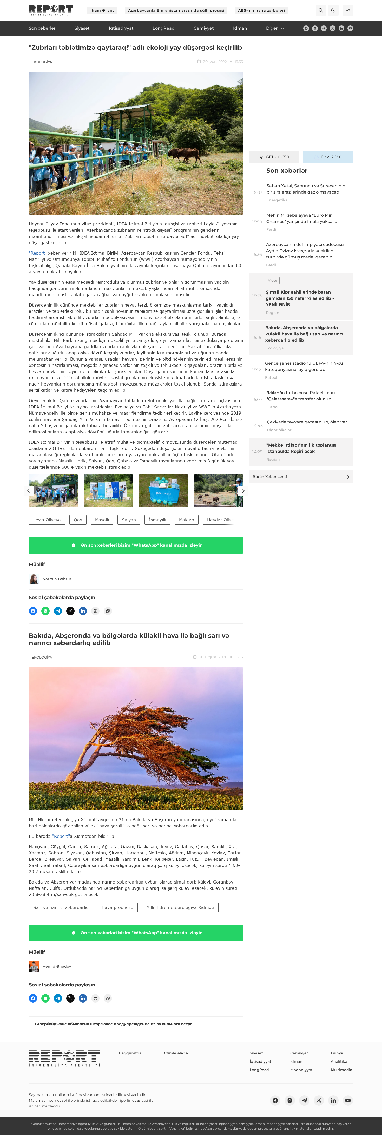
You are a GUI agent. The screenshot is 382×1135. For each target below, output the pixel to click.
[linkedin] (341, 28)
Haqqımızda (130, 1053)
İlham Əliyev (102, 10)
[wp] (45, 611)
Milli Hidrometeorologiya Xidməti (180, 907)
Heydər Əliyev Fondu (229, 519)
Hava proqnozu (117, 907)
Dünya (337, 1053)
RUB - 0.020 (277, 157)
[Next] (243, 491)
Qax (78, 519)
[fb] (306, 28)
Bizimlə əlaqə (175, 1053)
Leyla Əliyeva (47, 519)
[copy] (108, 611)
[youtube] (350, 28)
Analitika (339, 1061)
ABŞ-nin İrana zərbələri (261, 10)
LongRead (259, 1069)
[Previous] (29, 491)
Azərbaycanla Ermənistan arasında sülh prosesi (176, 10)
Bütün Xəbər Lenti (270, 476)
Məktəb (186, 519)
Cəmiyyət (299, 1053)
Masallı (102, 519)
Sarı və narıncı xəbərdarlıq (61, 907)
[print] (95, 611)
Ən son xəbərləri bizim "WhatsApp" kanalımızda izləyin (142, 545)
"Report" (38, 252)
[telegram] (324, 28)
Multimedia (341, 1069)
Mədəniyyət (301, 1069)
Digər (272, 28)
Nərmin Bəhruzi (58, 578)
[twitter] (332, 28)
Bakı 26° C (331, 157)
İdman (296, 1061)
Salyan (129, 519)
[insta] (315, 28)
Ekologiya (42, 62)
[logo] (51, 10)
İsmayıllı (157, 519)
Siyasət (256, 1053)
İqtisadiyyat (260, 1061)
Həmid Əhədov (57, 966)
